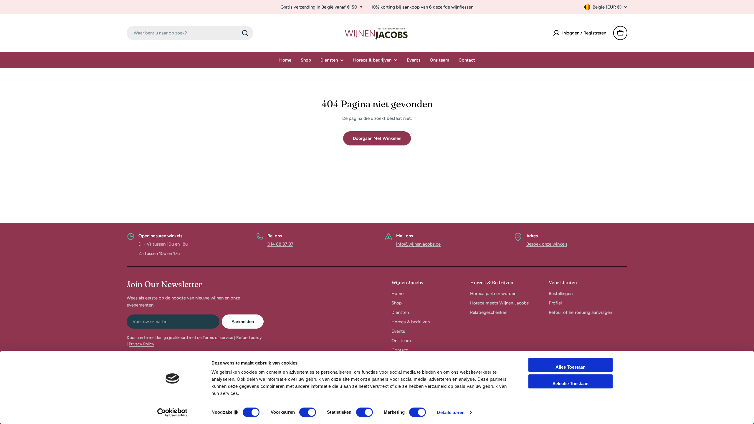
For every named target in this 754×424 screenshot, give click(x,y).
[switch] (307, 412)
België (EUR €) (607, 7)
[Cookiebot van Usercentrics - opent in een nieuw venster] (172, 412)
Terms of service (218, 337)
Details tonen (450, 412)
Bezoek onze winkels (546, 244)
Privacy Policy (141, 344)
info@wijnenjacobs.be (418, 244)
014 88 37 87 (280, 244)
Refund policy (249, 337)
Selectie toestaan (570, 383)
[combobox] (190, 33)
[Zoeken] (245, 33)
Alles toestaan (570, 367)
